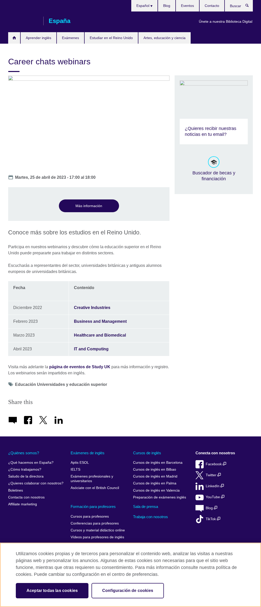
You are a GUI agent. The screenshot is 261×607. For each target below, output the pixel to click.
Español (143, 6)
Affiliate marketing (22, 504)
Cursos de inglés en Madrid (155, 476)
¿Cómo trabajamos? (24, 469)
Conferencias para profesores (95, 523)
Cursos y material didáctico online (98, 530)
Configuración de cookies (127, 590)
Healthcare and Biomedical (100, 335)
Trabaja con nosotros (150, 517)
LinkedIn (213, 486)
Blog (166, 6)
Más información (88, 206)
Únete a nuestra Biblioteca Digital (225, 21)
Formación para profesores (93, 506)
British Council (23, 21)
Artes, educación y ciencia (164, 38)
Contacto (212, 6)
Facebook (214, 464)
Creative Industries (92, 307)
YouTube (213, 497)
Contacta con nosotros (26, 497)
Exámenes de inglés (88, 453)
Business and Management (101, 321)
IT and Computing (91, 349)
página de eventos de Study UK (79, 367)
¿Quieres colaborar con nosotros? (35, 483)
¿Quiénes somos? (23, 453)
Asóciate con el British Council (95, 488)
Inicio (14, 38)
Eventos (187, 6)
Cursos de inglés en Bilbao (154, 469)
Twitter (211, 475)
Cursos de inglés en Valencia (156, 490)
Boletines (15, 490)
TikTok (211, 519)
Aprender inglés (38, 38)
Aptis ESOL (80, 463)
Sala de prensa (145, 506)
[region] (130, 575)
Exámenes (70, 38)
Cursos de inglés (147, 453)
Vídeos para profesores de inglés (97, 537)
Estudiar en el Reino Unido (111, 38)
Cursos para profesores (90, 516)
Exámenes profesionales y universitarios (92, 478)
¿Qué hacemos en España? (31, 463)
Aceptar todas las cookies (52, 590)
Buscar (249, 6)
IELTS (75, 469)
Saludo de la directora (26, 476)
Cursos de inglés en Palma (154, 483)
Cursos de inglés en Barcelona (157, 463)
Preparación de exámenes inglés (159, 497)
